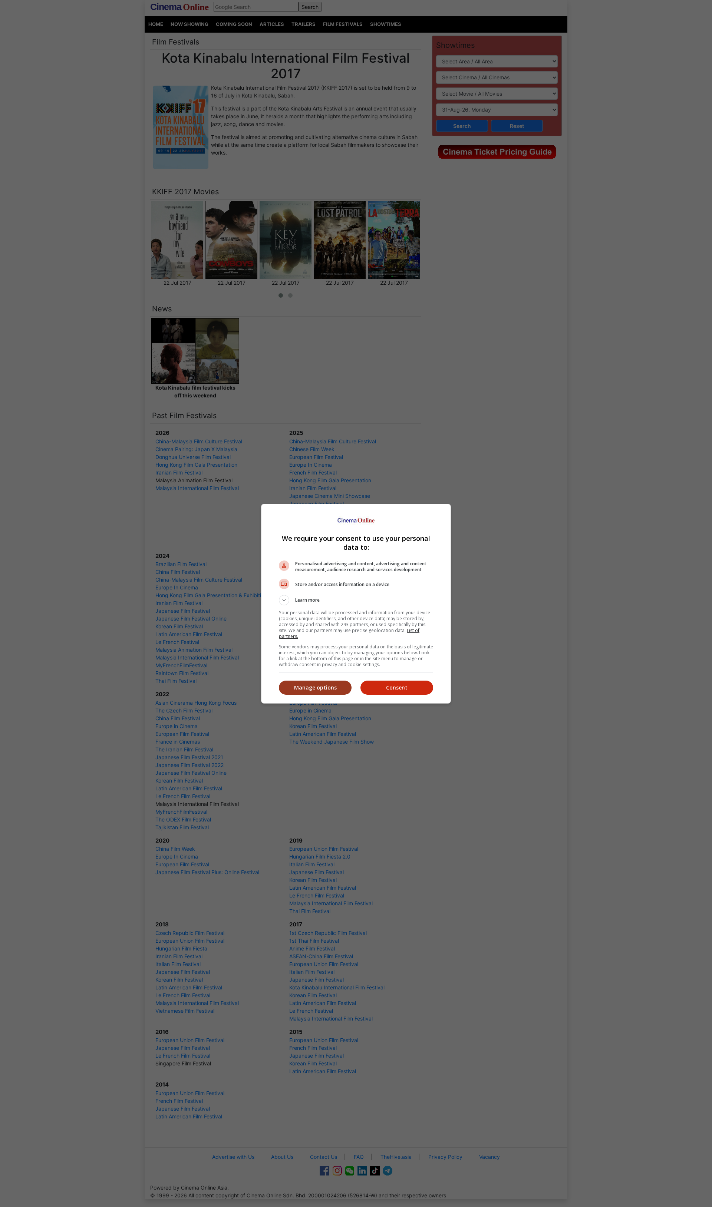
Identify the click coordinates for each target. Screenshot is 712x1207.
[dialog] (356, 604)
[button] (356, 600)
